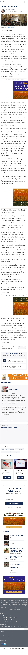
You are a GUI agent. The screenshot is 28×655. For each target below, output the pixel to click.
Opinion (13, 451)
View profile (14, 11)
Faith (3, 449)
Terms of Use (6, 634)
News (18, 451)
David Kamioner (11, 9)
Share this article (22, 347)
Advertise (5, 617)
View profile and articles (8, 420)
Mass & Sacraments (6, 451)
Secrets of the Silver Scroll (17, 535)
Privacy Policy (6, 636)
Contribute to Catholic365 (8, 619)
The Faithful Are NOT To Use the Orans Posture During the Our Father (16, 550)
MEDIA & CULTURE (10, 449)
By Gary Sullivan (13, 537)
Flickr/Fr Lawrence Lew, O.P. (9, 27)
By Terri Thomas (13, 572)
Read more (7, 477)
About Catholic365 (7, 615)
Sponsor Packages (13, 617)
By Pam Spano (13, 543)
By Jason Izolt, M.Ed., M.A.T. (16, 553)
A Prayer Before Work (15, 542)
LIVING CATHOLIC (19, 449)
